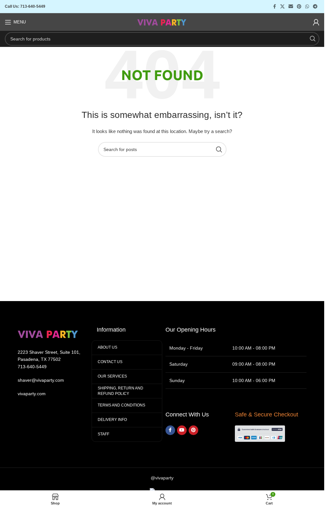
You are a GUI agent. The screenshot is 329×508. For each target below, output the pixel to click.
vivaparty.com (32, 393)
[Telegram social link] (315, 6)
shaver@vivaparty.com (41, 380)
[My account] (316, 22)
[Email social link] (291, 6)
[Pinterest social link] (299, 6)
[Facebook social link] (274, 6)
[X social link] (282, 6)
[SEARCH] (312, 39)
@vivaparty (162, 477)
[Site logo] (162, 21)
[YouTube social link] (182, 430)
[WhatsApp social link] (307, 6)
